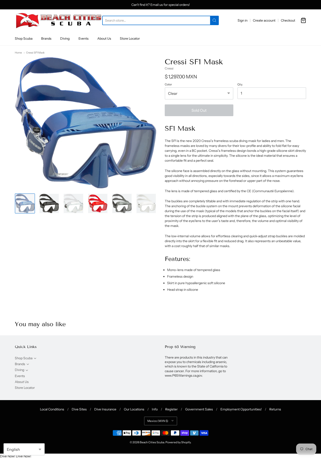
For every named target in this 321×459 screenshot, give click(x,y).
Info (155, 409)
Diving (65, 38)
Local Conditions (52, 409)
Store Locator (130, 38)
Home (18, 52)
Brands (46, 38)
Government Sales (199, 409)
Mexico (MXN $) (157, 421)
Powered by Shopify (178, 442)
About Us (104, 38)
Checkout (288, 20)
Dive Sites (79, 409)
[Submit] (214, 20)
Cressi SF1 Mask (35, 52)
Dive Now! (7, 456)
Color (168, 84)
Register (171, 409)
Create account (264, 20)
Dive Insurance (105, 409)
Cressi (169, 68)
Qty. (240, 84)
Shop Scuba (23, 38)
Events (83, 38)
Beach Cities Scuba (152, 442)
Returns (275, 409)
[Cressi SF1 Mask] (25, 203)
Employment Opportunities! (241, 409)
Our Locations (134, 409)
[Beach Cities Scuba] (58, 20)
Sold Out (199, 110)
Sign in (242, 20)
